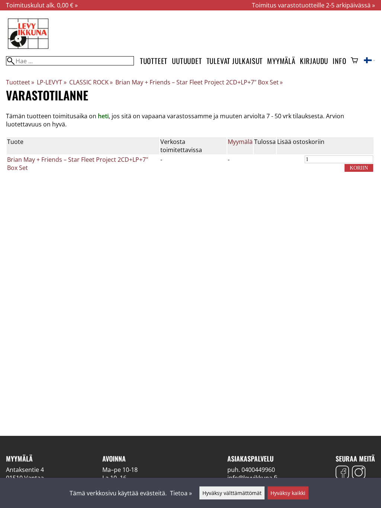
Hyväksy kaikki (287, 492)
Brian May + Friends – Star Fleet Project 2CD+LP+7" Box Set (199, 82)
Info (339, 60)
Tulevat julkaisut (234, 60)
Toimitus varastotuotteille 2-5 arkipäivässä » (313, 5)
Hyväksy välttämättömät (232, 492)
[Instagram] (358, 473)
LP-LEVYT (51, 82)
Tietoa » (181, 493)
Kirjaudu (314, 60)
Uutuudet (187, 60)
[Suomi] (369, 61)
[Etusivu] (28, 48)
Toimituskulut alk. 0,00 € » (42, 5)
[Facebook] (342, 473)
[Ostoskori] (354, 61)
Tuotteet (153, 60)
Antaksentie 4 (25, 470)
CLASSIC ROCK (91, 82)
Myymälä (281, 60)
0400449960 (258, 470)
